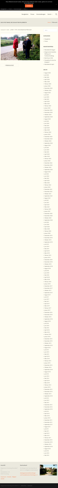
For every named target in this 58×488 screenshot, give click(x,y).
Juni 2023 (46, 149)
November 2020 (48, 215)
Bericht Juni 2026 (48, 58)
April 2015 (47, 356)
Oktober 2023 (47, 141)
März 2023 (47, 156)
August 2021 (47, 198)
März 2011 (47, 435)
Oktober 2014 (47, 367)
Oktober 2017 (47, 290)
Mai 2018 (46, 275)
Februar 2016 (47, 334)
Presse (10, 9)
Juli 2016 (46, 323)
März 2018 (47, 279)
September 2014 (48, 369)
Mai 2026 (46, 77)
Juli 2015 (46, 349)
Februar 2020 (47, 231)
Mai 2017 (46, 301)
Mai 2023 (46, 152)
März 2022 (47, 182)
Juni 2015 (46, 352)
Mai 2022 (46, 178)
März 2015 (47, 358)
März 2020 (47, 229)
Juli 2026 (46, 75)
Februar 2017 (47, 308)
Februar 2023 (47, 158)
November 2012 (48, 407)
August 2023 (47, 145)
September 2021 (48, 196)
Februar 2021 (47, 209)
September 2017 (48, 292)
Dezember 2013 (48, 389)
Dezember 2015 (48, 338)
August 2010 (47, 448)
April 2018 (47, 277)
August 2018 (47, 268)
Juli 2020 (46, 222)
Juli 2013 (46, 398)
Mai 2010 (46, 455)
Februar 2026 (47, 84)
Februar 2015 (47, 360)
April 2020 (47, 226)
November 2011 (48, 422)
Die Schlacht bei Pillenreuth (25, 29)
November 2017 (48, 288)
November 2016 (48, 314)
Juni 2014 (46, 376)
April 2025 (47, 101)
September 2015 (48, 345)
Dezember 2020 (48, 213)
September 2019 (48, 242)
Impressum (29, 485)
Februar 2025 (47, 105)
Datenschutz (23, 485)
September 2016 (48, 319)
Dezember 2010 (48, 440)
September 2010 (48, 446)
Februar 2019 (47, 255)
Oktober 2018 (47, 264)
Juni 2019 (46, 246)
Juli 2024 (46, 121)
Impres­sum (3, 477)
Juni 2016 (46, 325)
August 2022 (47, 171)
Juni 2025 (46, 97)
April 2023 (47, 154)
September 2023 (48, 143)
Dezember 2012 (48, 404)
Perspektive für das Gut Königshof (50, 61)
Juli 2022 (46, 174)
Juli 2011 (46, 429)
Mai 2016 (46, 327)
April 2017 (47, 303)
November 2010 (48, 442)
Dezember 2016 (48, 312)
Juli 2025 (46, 95)
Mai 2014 (46, 378)
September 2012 (48, 409)
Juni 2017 (46, 299)
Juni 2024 (46, 123)
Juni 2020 (46, 224)
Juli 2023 (46, 147)
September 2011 (48, 424)
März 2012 (47, 415)
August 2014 (47, 371)
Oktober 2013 (47, 393)
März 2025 (47, 103)
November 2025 (48, 88)
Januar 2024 (47, 134)
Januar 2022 (47, 187)
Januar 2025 (47, 108)
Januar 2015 (47, 363)
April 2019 (47, 251)
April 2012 (47, 413)
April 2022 (47, 180)
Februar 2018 (47, 281)
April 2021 (47, 204)
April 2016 (47, 330)
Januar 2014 (47, 387)
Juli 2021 (46, 200)
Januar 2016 (47, 336)
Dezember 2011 (48, 420)
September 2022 (48, 169)
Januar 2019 (47, 257)
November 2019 (48, 237)
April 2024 (47, 127)
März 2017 (47, 305)
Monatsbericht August (49, 49)
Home (49, 22)
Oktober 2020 (47, 218)
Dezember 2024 (48, 110)
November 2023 (48, 138)
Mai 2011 (46, 431)
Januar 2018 (47, 284)
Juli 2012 (46, 411)
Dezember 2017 (48, 286)
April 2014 (47, 380)
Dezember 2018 (48, 259)
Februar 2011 (47, 437)
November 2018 (48, 262)
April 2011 (47, 433)
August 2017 (47, 295)
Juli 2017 (46, 297)
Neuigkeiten (4, 9)
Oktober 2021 (47, 193)
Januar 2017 (47, 310)
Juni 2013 (46, 400)
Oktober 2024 (47, 114)
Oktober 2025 (47, 90)
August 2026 (47, 73)
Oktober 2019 (47, 240)
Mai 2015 (46, 354)
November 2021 (48, 191)
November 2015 (48, 341)
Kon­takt (9, 477)
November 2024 (48, 112)
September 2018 (48, 266)
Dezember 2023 (48, 136)
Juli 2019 (46, 244)
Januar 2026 (47, 86)
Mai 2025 (46, 99)
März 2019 (47, 253)
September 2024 (48, 116)
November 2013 (48, 391)
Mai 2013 (46, 402)
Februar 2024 (47, 132)
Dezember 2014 (48, 365)
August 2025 (47, 92)
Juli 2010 (46, 451)
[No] (56, 4)
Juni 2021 (46, 202)
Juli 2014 (46, 374)
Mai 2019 (46, 248)
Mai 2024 (46, 125)
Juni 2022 (46, 176)
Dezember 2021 (48, 189)
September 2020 (48, 220)
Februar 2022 (47, 185)
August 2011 (47, 426)
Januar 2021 (47, 211)
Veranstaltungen (18, 9)
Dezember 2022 (48, 163)
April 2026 (47, 79)
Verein (25, 9)
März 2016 (47, 332)
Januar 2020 (47, 233)
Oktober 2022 (47, 167)
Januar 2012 (47, 418)
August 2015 (47, 347)
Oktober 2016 (47, 316)
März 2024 (47, 130)
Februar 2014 (47, 385)
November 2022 (48, 165)
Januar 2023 (47, 160)
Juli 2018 (46, 270)
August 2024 (47, 119)
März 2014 (47, 382)
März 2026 (47, 81)
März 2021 (47, 207)
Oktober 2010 (47, 444)
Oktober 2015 (47, 343)
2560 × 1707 (14, 29)
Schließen (29, 6)
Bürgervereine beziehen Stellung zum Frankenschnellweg (50, 54)
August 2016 (47, 321)
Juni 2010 (46, 453)
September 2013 (48, 396)
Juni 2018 (46, 273)
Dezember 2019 (48, 235)
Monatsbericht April (49, 64)
